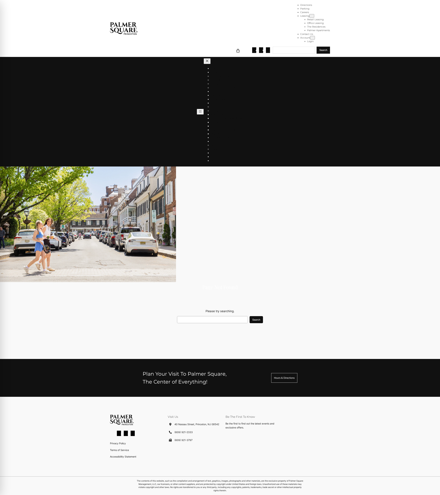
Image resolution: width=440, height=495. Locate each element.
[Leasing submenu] (311, 16)
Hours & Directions (284, 377)
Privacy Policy (118, 443)
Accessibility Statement (123, 456)
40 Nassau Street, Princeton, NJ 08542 (196, 424)
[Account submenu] (312, 38)
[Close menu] (207, 61)
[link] (238, 50)
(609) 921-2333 (183, 432)
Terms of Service (119, 450)
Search (323, 50)
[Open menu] (200, 112)
